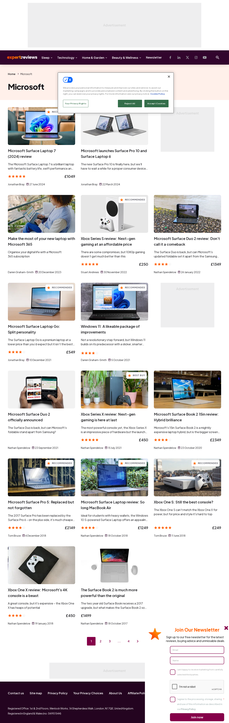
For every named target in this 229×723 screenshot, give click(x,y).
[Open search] (217, 57)
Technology (65, 57)
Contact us (16, 693)
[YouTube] (204, 57)
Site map (36, 693)
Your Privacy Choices (88, 693)
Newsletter (154, 57)
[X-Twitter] (187, 57)
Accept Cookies (156, 103)
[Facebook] (170, 57)
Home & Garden (93, 57)
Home (11, 74)
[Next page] (137, 641)
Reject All (130, 103)
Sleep (46, 57)
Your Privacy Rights (75, 103)
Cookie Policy (157, 93)
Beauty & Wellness (125, 57)
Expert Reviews (19, 57)
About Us (115, 693)
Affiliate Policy (138, 693)
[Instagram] (196, 57)
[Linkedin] (179, 57)
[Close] (169, 77)
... (119, 641)
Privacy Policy (58, 693)
